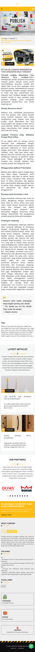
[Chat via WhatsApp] (31, 646)
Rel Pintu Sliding (13, 334)
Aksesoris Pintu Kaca (17, 326)
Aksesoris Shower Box (22, 332)
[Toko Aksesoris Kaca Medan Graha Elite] (17, 3)
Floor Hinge (30, 328)
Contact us (5, 515)
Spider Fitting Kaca (28, 330)
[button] (8, 496)
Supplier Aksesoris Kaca (13, 336)
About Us (13, 648)
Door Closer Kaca (6, 330)
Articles (12, 38)
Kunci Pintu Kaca (17, 330)
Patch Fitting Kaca (21, 328)
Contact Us (21, 648)
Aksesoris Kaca (5, 326)
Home (5, 38)
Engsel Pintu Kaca (9, 328)
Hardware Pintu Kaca (26, 336)
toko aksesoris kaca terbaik (23, 285)
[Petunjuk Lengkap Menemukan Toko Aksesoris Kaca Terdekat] (17, 384)
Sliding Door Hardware (8, 332)
